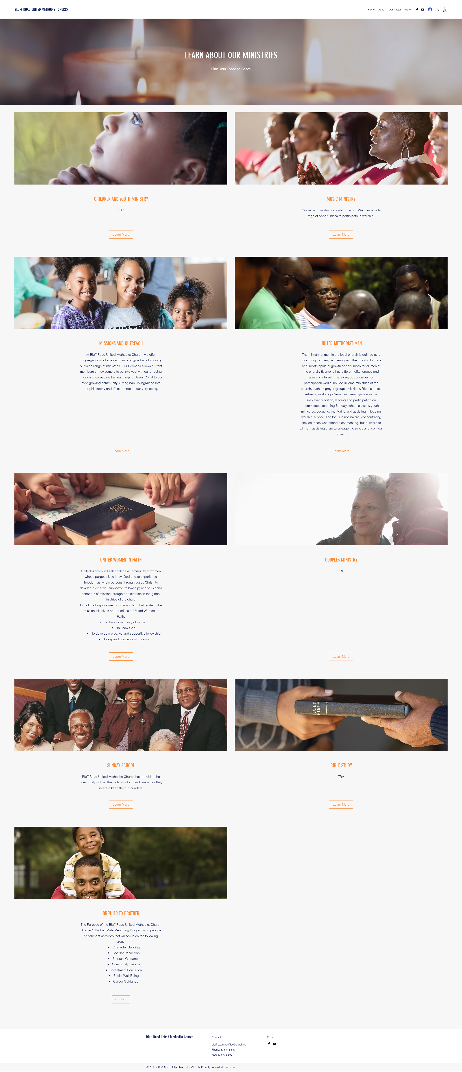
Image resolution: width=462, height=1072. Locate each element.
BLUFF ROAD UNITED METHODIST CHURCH (41, 9)
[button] (445, 9)
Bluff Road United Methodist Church (169, 1036)
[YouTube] (422, 9)
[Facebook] (417, 9)
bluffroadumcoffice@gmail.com (230, 1044)
